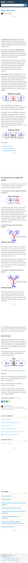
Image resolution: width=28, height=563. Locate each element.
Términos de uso (16, 559)
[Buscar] (25, 5)
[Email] (9, 401)
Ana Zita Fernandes (7, 405)
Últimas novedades (6, 558)
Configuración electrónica (9, 150)
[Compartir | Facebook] (2, 401)
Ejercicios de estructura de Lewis (16, 370)
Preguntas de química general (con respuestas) (11, 517)
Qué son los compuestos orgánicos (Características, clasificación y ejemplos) (13, 522)
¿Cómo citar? (16, 560)
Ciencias (4, 443)
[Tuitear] (4, 401)
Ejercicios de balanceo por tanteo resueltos (12, 431)
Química (9, 443)
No (19, 398)
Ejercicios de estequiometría (8, 428)
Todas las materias (8, 559)
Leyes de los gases (5, 419)
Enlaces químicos (6, 499)
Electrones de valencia (8, 148)
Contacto (17, 558)
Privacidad (4, 560)
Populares (13, 558)
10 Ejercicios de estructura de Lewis (10, 422)
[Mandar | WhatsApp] (7, 401)
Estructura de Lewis (7, 146)
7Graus (8, 556)
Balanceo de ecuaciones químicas (9, 434)
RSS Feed (17, 561)
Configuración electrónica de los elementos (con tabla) (13, 512)
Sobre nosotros (10, 560)
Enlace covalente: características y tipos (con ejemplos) (14, 503)
